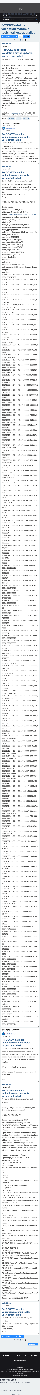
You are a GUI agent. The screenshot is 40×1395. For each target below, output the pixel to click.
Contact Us (20, 1367)
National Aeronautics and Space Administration (20, 1364)
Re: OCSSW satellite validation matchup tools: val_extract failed (17, 53)
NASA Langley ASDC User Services (23, 1362)
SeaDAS (26, 118)
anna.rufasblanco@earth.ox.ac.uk (22, 214)
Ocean (19, 118)
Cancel (12, 1394)
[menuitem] (18, 1355)
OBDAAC (11, 118)
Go (19, 1394)
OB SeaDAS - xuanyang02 (11, 123)
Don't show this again (9, 24)
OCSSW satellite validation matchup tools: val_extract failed (18, 28)
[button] (20, 40)
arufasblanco (6, 43)
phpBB (14, 1369)
